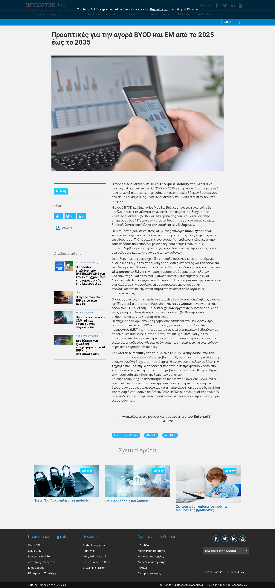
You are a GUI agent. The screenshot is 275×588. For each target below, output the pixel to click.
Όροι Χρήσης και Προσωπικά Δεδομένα (180, 584)
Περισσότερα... (159, 9)
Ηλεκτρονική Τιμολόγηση (43, 573)
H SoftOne (144, 545)
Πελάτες (142, 567)
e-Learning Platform (95, 567)
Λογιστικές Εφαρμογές (41, 562)
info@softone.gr (237, 572)
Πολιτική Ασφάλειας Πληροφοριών (227, 584)
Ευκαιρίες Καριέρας (149, 573)
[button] (238, 22)
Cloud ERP (34, 545)
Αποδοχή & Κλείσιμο (185, 9)
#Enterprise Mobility (126, 435)
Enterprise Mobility (39, 556)
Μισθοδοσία (36, 567)
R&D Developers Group (97, 562)
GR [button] (226, 22)
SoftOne (67, 227)
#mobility (170, 435)
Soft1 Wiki (89, 551)
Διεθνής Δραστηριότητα (152, 562)
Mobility (61, 191)
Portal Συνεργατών (94, 545)
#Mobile (151, 435)
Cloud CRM (35, 551)
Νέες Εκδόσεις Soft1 (95, 556)
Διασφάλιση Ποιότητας (151, 551)
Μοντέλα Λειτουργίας (151, 556)
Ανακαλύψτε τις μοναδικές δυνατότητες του (166, 418)
